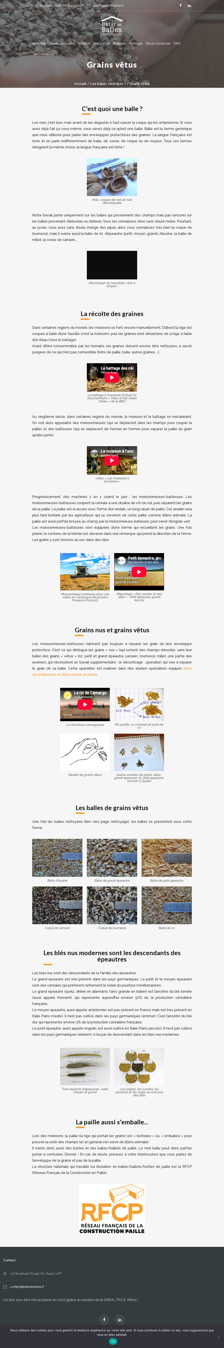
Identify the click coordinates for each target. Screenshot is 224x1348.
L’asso (53, 43)
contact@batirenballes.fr (108, 5)
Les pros (68, 43)
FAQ (177, 43)
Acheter (84, 43)
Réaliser (120, 43)
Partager (136, 43)
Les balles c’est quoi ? (108, 84)
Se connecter (43, 54)
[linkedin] (189, 5)
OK (113, 1341)
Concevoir (102, 43)
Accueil (80, 84)
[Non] (218, 1336)
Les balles (38, 43)
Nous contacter (158, 43)
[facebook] (181, 5)
